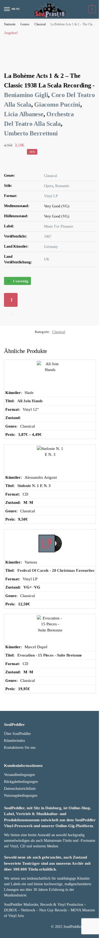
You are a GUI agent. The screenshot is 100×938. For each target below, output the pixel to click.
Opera (48, 186)
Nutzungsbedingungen (20, 796)
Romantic (62, 186)
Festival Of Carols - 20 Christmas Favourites (55, 570)
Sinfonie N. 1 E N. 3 (34, 486)
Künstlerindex (14, 741)
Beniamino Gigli (26, 94)
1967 (47, 237)
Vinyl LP (51, 196)
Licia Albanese (23, 114)
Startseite (9, 24)
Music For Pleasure (58, 226)
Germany (51, 247)
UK (46, 259)
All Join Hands (30, 401)
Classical (40, 24)
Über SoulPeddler (17, 734)
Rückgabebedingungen (21, 782)
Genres (24, 24)
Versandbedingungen (19, 775)
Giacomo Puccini (57, 104)
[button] (91, 9)
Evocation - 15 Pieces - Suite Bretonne (49, 655)
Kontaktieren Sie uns (19, 748)
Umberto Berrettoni (31, 133)
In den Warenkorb (13, 302)
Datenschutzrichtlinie (20, 789)
